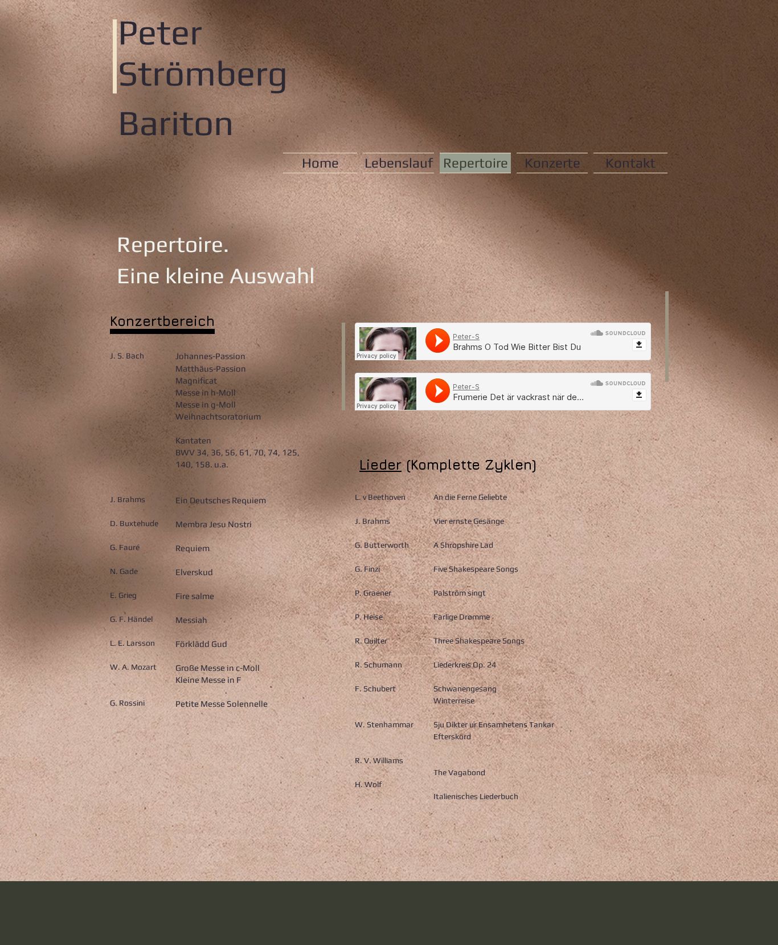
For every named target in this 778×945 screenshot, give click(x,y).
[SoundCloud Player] (503, 341)
